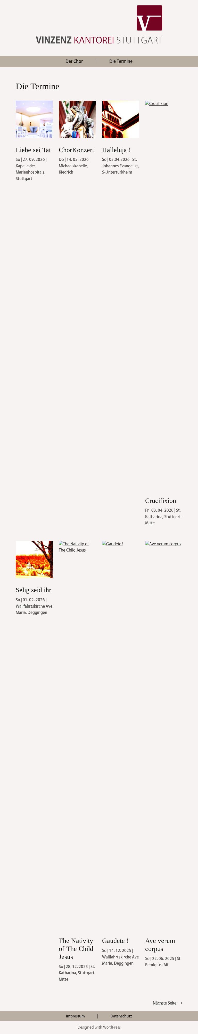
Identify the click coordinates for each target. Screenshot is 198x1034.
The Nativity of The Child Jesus (76, 949)
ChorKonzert (76, 150)
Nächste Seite (167, 1003)
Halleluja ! (116, 150)
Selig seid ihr (33, 590)
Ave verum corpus (160, 945)
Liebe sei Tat (33, 150)
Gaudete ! (115, 940)
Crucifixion (160, 500)
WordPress (112, 1027)
